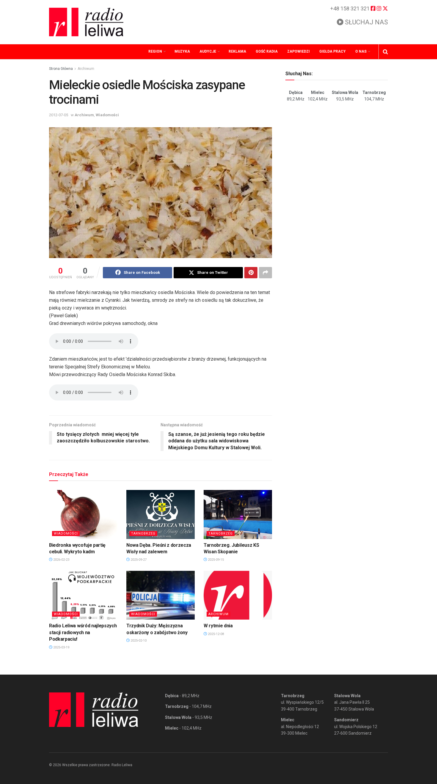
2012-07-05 (58, 115)
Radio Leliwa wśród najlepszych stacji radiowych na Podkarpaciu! (83, 632)
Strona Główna (61, 69)
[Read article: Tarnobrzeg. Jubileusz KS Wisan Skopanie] (238, 514)
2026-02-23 (60, 560)
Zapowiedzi (298, 51)
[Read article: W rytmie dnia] (238, 595)
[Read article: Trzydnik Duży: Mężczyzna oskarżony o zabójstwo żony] (160, 595)
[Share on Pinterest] (250, 272)
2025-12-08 (215, 634)
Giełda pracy (332, 51)
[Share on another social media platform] (265, 272)
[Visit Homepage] (86, 22)
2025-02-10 (138, 640)
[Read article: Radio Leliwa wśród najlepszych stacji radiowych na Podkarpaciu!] (83, 595)
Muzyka (182, 51)
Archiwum (86, 69)
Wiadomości (107, 115)
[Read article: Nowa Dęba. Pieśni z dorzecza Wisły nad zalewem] (160, 514)
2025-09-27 (138, 560)
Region (155, 51)
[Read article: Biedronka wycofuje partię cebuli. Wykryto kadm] (83, 514)
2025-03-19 (60, 647)
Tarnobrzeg (143, 533)
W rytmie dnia (218, 626)
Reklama (237, 51)
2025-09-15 (215, 560)
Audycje (207, 51)
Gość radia (267, 51)
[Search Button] (385, 51)
